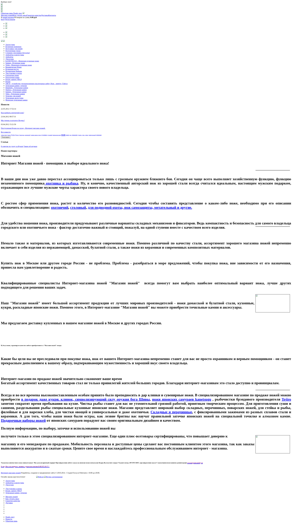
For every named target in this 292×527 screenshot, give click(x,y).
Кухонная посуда (12, 69)
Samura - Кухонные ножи (15, 63)
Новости (8, 519)
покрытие (74, 135)
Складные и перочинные (171, 412)
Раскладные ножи (12, 77)
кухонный (49, 135)
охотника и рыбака (61, 183)
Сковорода (21, 135)
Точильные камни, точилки (16, 86)
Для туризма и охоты (13, 73)
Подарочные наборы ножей (23, 420)
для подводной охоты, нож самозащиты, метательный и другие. (140, 207)
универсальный (92, 135)
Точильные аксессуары (14, 98)
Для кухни (9, 59)
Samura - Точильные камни (15, 92)
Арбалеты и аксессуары (14, 55)
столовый (78, 207)
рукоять (80, 135)
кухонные (44, 135)
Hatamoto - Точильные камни (16, 88)
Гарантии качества (34, 15)
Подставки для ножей (13, 49)
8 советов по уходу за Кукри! (12, 146)
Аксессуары (10, 45)
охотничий (59, 207)
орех (70, 135)
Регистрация (10, 19)
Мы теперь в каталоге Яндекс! (13, 120)
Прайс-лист (17, 13)
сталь (83, 135)
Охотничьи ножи (12, 75)
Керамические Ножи (13, 67)
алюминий (27, 135)
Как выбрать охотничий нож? (12, 113)
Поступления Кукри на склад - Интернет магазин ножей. (23, 128)
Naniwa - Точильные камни (16, 90)
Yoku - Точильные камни (15, 94)
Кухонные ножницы (13, 47)
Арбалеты (9, 57)
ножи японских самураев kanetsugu (181, 399)
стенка (86, 135)
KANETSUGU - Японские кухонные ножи (22, 61)
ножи (67, 135)
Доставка (44, 15)
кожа (39, 135)
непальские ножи (57, 135)
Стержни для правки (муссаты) (17, 53)
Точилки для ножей (13, 96)
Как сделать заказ (20, 15)
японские (99, 135)
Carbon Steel (4, 135)
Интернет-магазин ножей (11, 473)
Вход (3, 19)
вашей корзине (8, 17)
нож (63, 134)
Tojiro (13, 135)
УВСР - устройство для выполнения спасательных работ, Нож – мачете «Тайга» (36, 84)
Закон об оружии (30, 146)
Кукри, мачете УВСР (13, 79)
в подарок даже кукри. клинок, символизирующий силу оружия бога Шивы (85, 399)
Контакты (52, 15)
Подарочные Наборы (13, 71)
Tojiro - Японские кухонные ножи (18, 65)
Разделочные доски (13, 51)
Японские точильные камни (16, 100)
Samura (9, 135)
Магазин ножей (7, 15)
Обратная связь (7, 13)
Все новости (6, 132)
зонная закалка (34, 135)
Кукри (7, 82)
